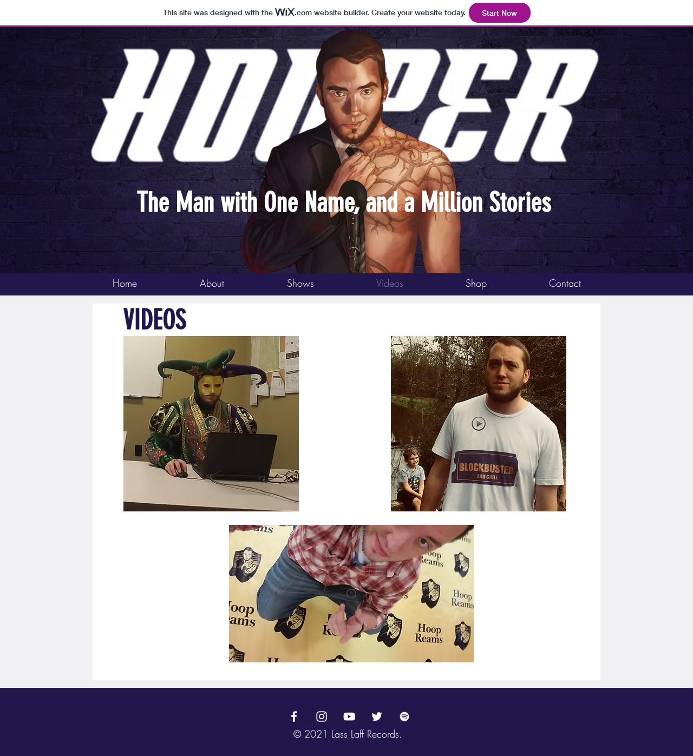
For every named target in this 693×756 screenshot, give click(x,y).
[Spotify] (404, 716)
